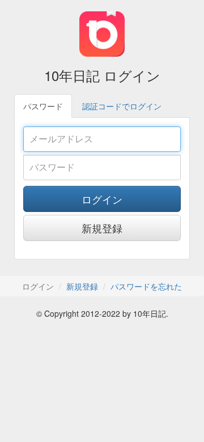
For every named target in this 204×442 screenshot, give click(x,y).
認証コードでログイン (122, 106)
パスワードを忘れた (146, 286)
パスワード (43, 106)
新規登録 (102, 227)
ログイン (102, 199)
